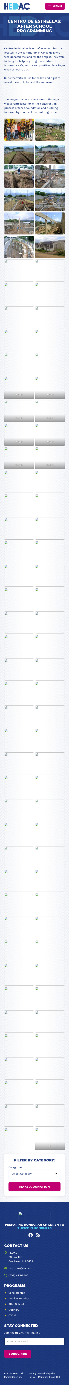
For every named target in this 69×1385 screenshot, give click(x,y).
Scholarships (16, 1292)
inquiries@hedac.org (21, 1268)
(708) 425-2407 (18, 1275)
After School (16, 1304)
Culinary (13, 1309)
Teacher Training (18, 1298)
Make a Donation (34, 1186)
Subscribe (17, 1353)
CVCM (12, 1315)
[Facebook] (30, 1235)
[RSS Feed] (38, 1235)
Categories (15, 1167)
